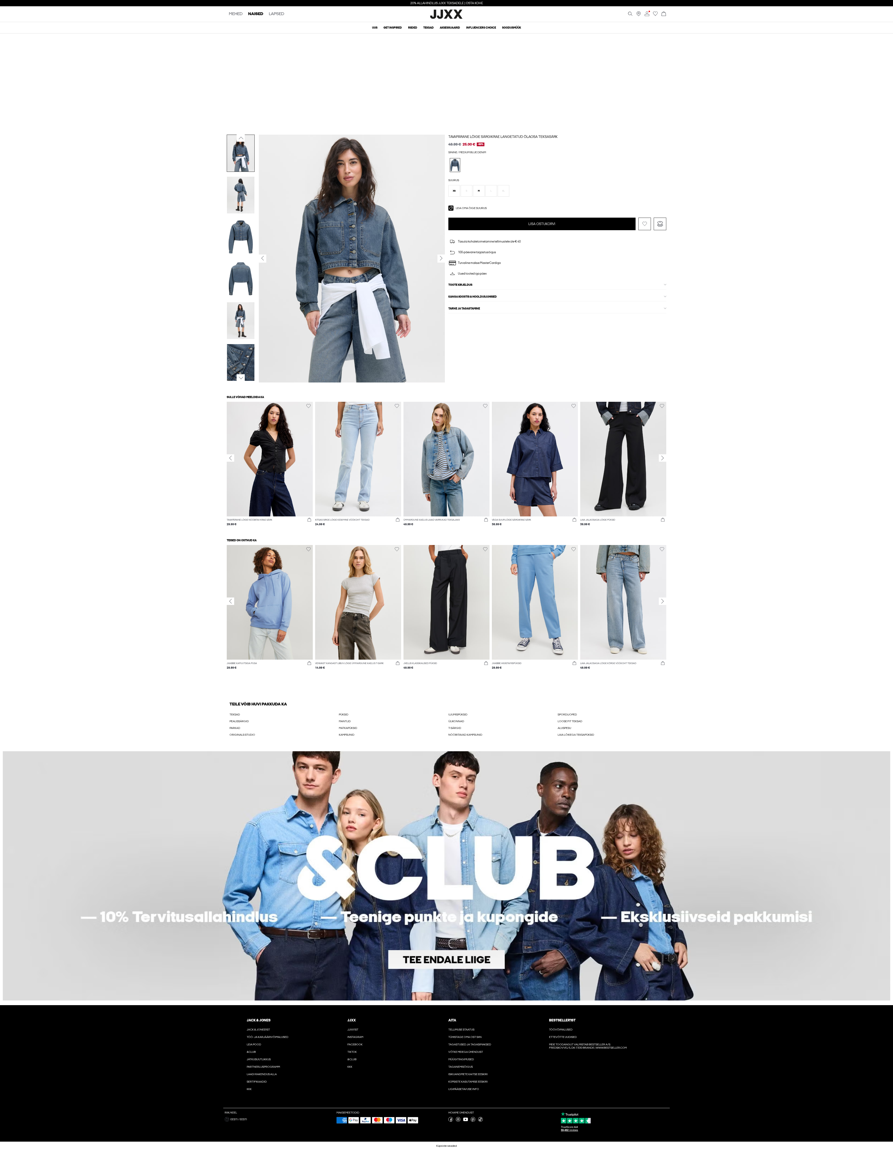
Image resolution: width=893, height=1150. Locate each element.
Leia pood (254, 1044)
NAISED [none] (255, 14)
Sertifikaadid (257, 1081)
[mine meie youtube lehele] (465, 1120)
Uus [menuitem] (374, 27)
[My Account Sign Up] (446, 875)
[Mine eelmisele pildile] (241, 138)
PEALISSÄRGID (239, 721)
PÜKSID (343, 714)
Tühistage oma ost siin (465, 1037)
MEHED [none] (236, 14)
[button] (454, 191)
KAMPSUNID (346, 734)
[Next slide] (662, 458)
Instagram (355, 1037)
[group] (270, 466)
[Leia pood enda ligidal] (638, 15)
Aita (452, 1020)
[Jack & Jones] (447, 18)
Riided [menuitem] (412, 27)
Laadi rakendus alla (262, 1074)
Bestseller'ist (562, 1020)
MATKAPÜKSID (348, 728)
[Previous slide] (230, 458)
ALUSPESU (564, 728)
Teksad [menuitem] (428, 27)
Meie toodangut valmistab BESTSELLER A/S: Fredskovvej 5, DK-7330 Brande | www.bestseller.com (588, 1046)
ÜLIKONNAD (456, 721)
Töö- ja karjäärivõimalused (267, 1037)
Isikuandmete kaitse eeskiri (468, 1074)
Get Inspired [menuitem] (392, 27)
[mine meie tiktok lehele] (480, 1120)
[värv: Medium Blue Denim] (455, 165)
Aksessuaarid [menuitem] (450, 27)
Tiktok (352, 1052)
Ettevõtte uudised (563, 1037)
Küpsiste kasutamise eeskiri (468, 1081)
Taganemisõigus (460, 1066)
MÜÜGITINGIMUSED (461, 1059)
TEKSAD (235, 714)
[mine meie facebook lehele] (450, 1120)
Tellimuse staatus (461, 1029)
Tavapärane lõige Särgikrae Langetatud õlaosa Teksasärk (503, 137)
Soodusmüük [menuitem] (511, 27)
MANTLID (345, 721)
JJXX (351, 1020)
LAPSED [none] (276, 14)
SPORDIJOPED (567, 714)
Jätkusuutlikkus (259, 1059)
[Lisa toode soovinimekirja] (644, 224)
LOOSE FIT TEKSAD (570, 721)
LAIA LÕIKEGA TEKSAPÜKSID (576, 734)
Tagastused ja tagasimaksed (469, 1044)
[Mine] (655, 15)
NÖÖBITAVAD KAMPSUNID (465, 734)
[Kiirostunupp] (309, 520)
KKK (249, 1089)
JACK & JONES (258, 1020)
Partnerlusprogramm (263, 1066)
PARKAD (235, 728)
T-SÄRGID (454, 728)
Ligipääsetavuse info (463, 1089)
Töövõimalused (561, 1029)
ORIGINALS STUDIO (242, 734)
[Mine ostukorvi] (663, 14)
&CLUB (251, 1052)
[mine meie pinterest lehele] (473, 1120)
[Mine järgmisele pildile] (241, 378)
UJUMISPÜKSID (457, 714)
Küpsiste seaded (446, 1145)
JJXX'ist (352, 1029)
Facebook (355, 1044)
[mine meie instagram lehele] (458, 1120)
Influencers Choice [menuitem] (481, 27)
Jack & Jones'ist (258, 1029)
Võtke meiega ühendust (465, 1052)
